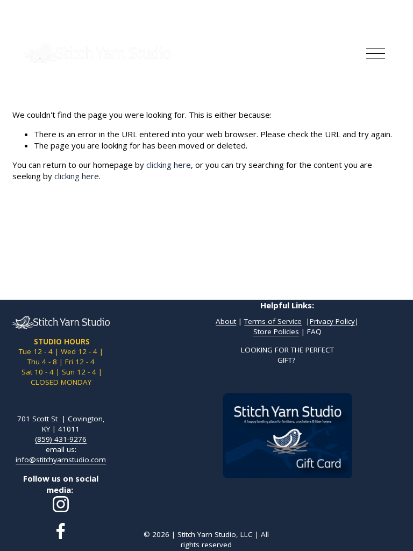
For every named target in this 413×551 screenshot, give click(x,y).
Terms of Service (273, 321)
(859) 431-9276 (61, 439)
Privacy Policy (332, 321)
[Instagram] (60, 504)
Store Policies (276, 331)
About (226, 321)
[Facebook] (60, 531)
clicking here (168, 164)
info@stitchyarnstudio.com (61, 459)
